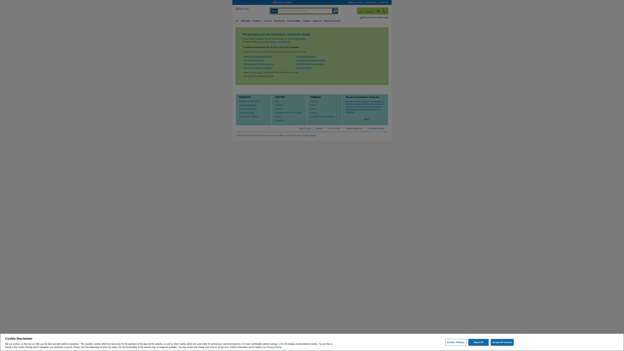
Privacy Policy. (274, 347)
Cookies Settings (455, 342)
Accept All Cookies (502, 342)
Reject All (478, 342)
